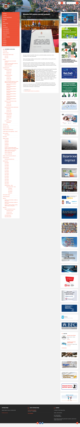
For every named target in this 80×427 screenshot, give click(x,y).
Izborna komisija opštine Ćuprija (8, 54)
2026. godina (7, 183)
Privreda (5, 19)
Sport (69, 339)
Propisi (7, 119)
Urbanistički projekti (8, 216)
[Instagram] (42, 423)
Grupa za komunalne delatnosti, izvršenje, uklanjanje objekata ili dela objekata (11, 82)
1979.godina (10, 188)
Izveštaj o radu (8, 78)
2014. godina (7, 165)
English (4, 44)
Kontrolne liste (8, 72)
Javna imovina (6, 31)
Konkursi (5, 35)
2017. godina (7, 170)
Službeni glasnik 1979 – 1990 (11, 186)
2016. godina (7, 168)
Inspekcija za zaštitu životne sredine (10, 101)
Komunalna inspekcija (8, 113)
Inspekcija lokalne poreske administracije (11, 107)
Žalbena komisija (5, 52)
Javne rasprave (6, 33)
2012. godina (7, 162)
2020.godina (7, 141)
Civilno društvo (6, 37)
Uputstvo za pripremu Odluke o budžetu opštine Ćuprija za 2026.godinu (11, 205)
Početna (4, 13)
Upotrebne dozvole (9, 213)
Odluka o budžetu (6, 138)
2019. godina (7, 173)
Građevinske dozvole (9, 210)
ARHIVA (4, 38)
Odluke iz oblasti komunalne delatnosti (9, 155)
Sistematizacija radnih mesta (9, 159)
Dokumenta (5, 27)
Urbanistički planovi (8, 215)
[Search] (77, 3)
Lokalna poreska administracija (8, 129)
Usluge (4, 25)
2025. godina (7, 182)
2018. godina (7, 171)
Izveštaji (4, 59)
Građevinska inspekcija (8, 75)
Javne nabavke (6, 29)
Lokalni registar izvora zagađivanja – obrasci (10, 131)
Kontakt (4, 42)
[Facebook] (40, 423)
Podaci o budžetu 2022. (8, 152)
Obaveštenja (5, 23)
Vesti (30, 89)
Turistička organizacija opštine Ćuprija (71, 342)
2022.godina (7, 144)
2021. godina (7, 176)
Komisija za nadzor (6, 127)
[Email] (38, 423)
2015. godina (7, 167)
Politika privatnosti (5, 412)
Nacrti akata (5, 136)
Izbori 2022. (6, 56)
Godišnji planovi (9, 114)
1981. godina (10, 191)
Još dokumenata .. (30, 413)
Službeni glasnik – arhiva (9, 185)
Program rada (8, 73)
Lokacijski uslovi (9, 212)
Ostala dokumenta (6, 157)
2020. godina (7, 174)
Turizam (69, 345)
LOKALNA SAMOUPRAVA (7, 17)
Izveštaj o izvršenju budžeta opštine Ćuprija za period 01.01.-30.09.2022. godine (11, 148)
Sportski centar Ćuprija (71, 335)
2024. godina (7, 180)
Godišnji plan (8, 76)
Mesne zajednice (5, 133)
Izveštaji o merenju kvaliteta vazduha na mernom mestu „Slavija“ (11, 64)
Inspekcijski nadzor (6, 67)
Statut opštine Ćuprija (6, 194)
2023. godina (7, 179)
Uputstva (4, 198)
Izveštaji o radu (8, 70)
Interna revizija (5, 124)
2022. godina (7, 177)
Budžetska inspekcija (8, 69)
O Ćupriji (5, 15)
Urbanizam (4, 207)
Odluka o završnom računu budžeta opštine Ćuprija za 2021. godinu (10, 150)
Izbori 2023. (6, 57)
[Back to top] (77, 423)
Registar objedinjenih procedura (10, 209)
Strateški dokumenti (6, 196)
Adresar (4, 40)
